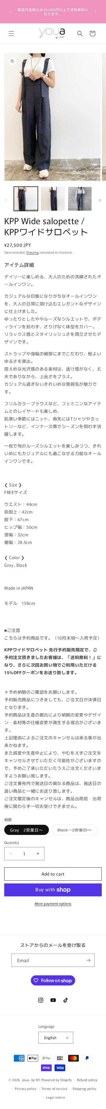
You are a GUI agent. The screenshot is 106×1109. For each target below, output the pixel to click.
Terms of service (54, 1088)
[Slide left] (6, 200)
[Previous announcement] (10, 11)
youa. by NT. (31, 1079)
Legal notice (55, 1097)
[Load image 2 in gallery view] (53, 199)
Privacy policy (25, 1088)
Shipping (32, 252)
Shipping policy (84, 1088)
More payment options (53, 903)
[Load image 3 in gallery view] (80, 199)
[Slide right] (100, 200)
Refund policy (87, 1079)
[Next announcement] (95, 11)
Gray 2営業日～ (26, 830)
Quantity (11, 842)
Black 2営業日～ (77, 831)
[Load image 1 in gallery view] (26, 199)
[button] (11, 33)
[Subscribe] (88, 960)
